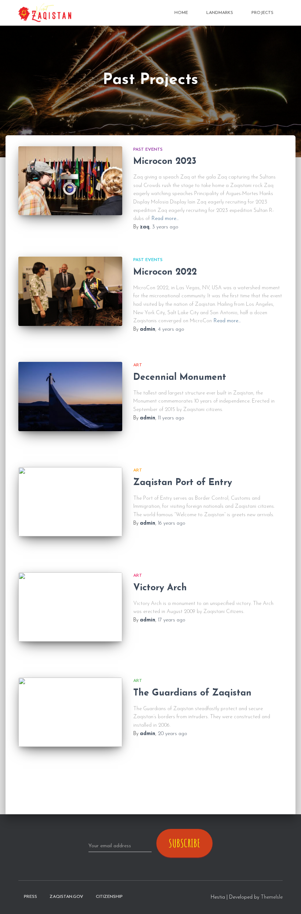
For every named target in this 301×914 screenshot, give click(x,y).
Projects (262, 13)
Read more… (165, 218)
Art (137, 365)
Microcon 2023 (164, 161)
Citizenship (109, 897)
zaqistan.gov (66, 897)
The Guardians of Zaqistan (192, 693)
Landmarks (219, 13)
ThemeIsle (272, 897)
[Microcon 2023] (70, 180)
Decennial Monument (179, 377)
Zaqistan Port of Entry (182, 482)
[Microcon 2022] (70, 291)
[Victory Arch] (70, 606)
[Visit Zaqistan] (45, 13)
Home (181, 13)
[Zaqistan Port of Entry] (70, 501)
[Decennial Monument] (70, 396)
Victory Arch (160, 587)
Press (30, 897)
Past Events (148, 149)
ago (165, 227)
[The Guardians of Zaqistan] (70, 712)
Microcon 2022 (165, 272)
